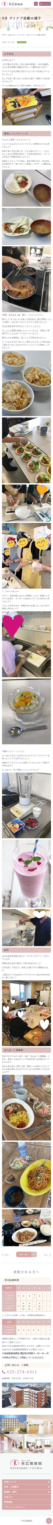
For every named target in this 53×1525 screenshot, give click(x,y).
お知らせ (8, 1497)
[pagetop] (49, 1521)
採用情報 (8, 1502)
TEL (36, 4)
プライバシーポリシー (14, 1507)
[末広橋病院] (12, 3)
